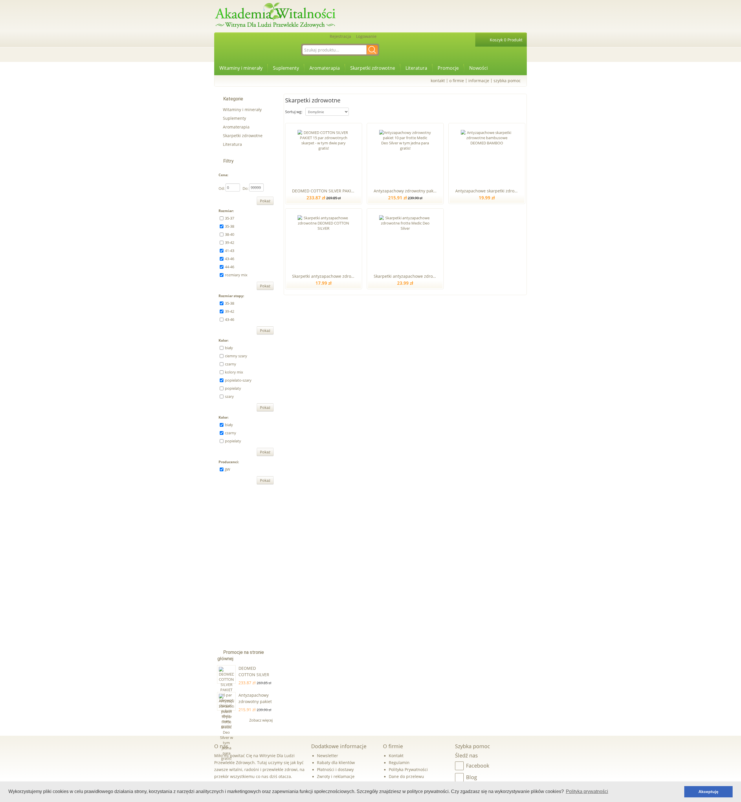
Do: (245, 188)
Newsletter (327, 755)
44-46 (229, 266)
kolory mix (234, 372)
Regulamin (399, 762)
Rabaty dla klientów (336, 762)
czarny (230, 364)
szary (229, 396)
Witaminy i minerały (241, 68)
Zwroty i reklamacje (336, 776)
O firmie (456, 80)
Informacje (478, 80)
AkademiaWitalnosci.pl (275, 16)
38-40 (229, 234)
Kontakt (438, 80)
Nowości (478, 68)
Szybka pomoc (507, 80)
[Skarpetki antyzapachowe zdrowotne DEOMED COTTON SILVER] (323, 239)
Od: (222, 188)
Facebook (477, 765)
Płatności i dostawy (335, 769)
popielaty (233, 388)
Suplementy (286, 68)
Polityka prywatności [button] (587, 791)
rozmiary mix (236, 274)
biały (229, 347)
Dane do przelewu (406, 776)
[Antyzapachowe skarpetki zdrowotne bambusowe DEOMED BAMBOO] (487, 154)
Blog (471, 777)
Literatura (416, 68)
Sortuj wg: (293, 111)
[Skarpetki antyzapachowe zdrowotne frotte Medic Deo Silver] (405, 239)
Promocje (448, 68)
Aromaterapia (324, 68)
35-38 (229, 226)
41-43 (229, 250)
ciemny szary (236, 355)
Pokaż (265, 200)
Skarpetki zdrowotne (372, 68)
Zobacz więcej (261, 720)
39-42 (229, 242)
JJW (227, 469)
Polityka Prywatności (408, 769)
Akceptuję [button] (708, 791)
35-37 (229, 218)
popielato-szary (238, 380)
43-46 (229, 258)
